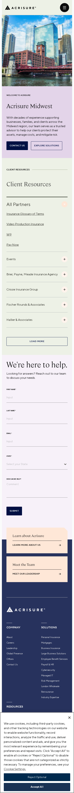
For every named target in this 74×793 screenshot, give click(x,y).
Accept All (37, 787)
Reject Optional (37, 777)
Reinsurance (47, 691)
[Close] (69, 717)
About (9, 637)
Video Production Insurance (25, 224)
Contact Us (12, 664)
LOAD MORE (37, 341)
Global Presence (14, 653)
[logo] (20, 7)
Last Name (11, 411)
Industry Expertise (50, 697)
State (9, 456)
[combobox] (34, 464)
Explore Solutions (46, 145)
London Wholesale (50, 686)
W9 (9, 234)
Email (9, 433)
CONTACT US (17, 145)
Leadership (11, 648)
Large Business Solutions (53, 653)
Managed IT (47, 675)
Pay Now (12, 245)
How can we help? (13, 479)
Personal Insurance (50, 637)
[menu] (64, 7)
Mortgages (46, 642)
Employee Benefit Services (54, 659)
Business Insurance (50, 648)
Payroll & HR (47, 664)
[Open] (65, 464)
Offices (9, 659)
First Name (11, 389)
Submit (14, 511)
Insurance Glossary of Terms (25, 214)
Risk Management (50, 680)
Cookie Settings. (15, 769)
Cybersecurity (48, 670)
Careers (10, 642)
